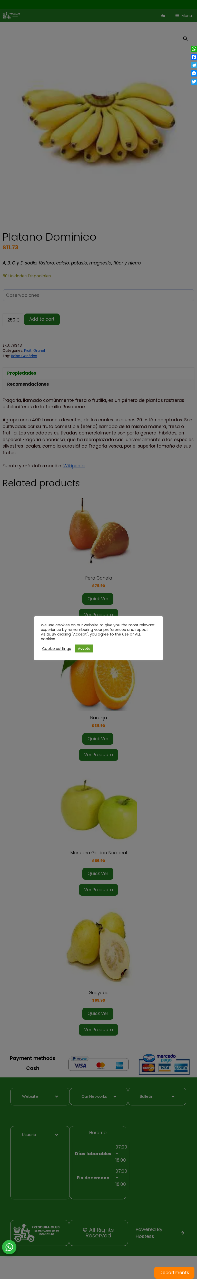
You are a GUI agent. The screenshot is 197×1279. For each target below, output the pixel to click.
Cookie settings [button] (56, 648)
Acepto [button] (84, 648)
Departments (174, 1272)
